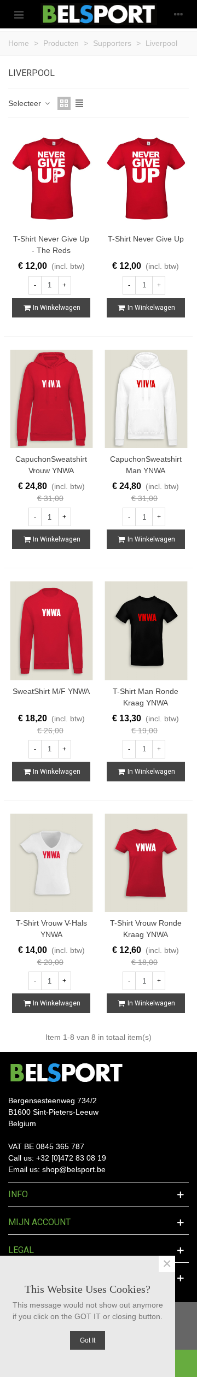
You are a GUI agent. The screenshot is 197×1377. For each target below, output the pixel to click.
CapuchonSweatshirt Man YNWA (146, 465)
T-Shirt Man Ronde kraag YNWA (145, 697)
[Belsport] (99, 14)
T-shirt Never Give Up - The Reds (51, 244)
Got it (87, 1340)
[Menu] (18, 14)
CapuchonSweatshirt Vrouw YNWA (51, 465)
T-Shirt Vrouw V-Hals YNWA (51, 929)
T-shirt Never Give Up (146, 238)
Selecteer (25, 103)
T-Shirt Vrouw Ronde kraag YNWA (146, 929)
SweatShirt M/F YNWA (51, 691)
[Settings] (178, 14)
